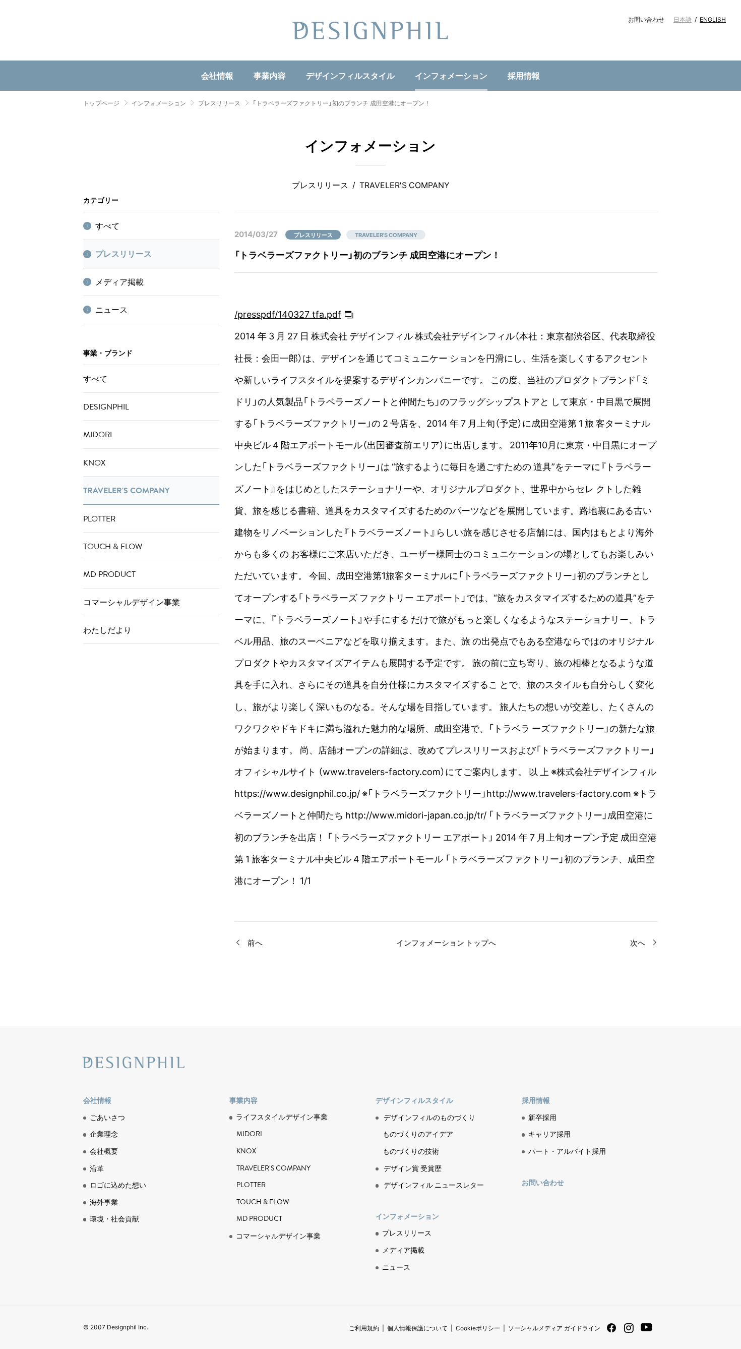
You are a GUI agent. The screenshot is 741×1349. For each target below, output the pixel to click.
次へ (637, 942)
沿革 (97, 1168)
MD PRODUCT (252, 58)
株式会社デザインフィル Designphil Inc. (370, 30)
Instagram (629, 1332)
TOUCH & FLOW (112, 546)
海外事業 (104, 1202)
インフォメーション (451, 75)
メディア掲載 (119, 282)
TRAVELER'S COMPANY (126, 490)
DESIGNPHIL (106, 406)
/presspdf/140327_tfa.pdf (287, 314)
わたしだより (107, 630)
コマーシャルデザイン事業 (131, 602)
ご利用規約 (364, 1328)
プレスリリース (219, 102)
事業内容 (270, 75)
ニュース (245, 58)
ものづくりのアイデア (418, 1134)
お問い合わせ (646, 19)
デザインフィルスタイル (350, 75)
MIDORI (97, 434)
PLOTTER (99, 518)
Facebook (611, 1331)
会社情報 (217, 75)
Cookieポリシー (478, 1328)
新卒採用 (542, 1117)
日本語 (682, 19)
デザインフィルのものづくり (429, 1117)
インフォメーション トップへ (446, 942)
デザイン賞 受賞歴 (413, 1168)
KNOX (94, 462)
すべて (107, 226)
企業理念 (104, 1134)
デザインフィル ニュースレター (434, 1185)
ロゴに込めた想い (118, 1185)
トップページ (101, 102)
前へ (255, 942)
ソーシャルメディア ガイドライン (554, 1328)
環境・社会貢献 (257, 58)
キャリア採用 (549, 1134)
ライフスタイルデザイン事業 (282, 1117)
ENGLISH (713, 19)
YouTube (646, 1332)
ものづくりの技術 (257, 58)
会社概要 (104, 1151)
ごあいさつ (107, 1117)
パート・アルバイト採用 (567, 1151)
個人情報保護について (417, 1328)
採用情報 (524, 75)
